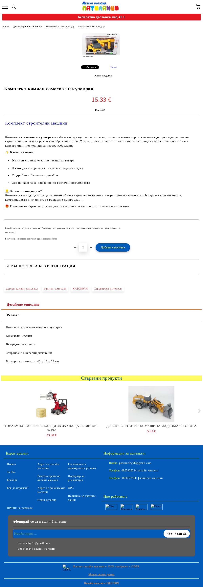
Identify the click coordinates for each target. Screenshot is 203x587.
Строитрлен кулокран (108, 288)
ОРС (71, 488)
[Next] (198, 411)
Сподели (91, 67)
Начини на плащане (20, 507)
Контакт (12, 480)
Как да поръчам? (17, 488)
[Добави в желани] (193, 226)
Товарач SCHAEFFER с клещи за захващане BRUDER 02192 (51, 428)
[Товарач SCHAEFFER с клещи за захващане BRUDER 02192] (52, 404)
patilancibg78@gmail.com (135, 462)
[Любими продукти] (189, 6)
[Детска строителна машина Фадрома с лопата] (151, 404)
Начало (6, 26)
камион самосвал (55, 288)
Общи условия (46, 499)
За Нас (11, 472)
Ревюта (13, 315)
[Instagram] (117, 486)
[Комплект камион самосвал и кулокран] (101, 46)
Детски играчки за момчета (27, 26)
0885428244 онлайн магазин (140, 470)
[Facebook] (108, 486)
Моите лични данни (101, 574)
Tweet (113, 67)
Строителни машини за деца (91, 26)
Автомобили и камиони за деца (60, 26)
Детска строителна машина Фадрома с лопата (151, 426)
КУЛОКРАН (80, 288)
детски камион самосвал (22, 288)
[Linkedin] (126, 486)
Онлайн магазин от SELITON (101, 583)
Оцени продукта (103, 75)
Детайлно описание (23, 304)
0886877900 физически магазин (142, 478)
